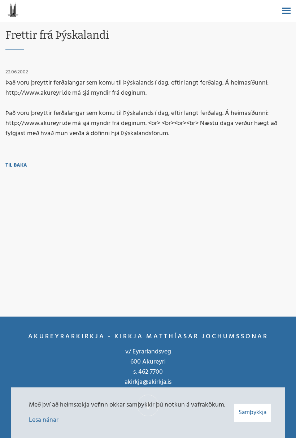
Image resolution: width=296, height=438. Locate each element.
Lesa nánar (43, 420)
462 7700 (150, 372)
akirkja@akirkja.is (148, 382)
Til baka (16, 165)
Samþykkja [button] (252, 412)
